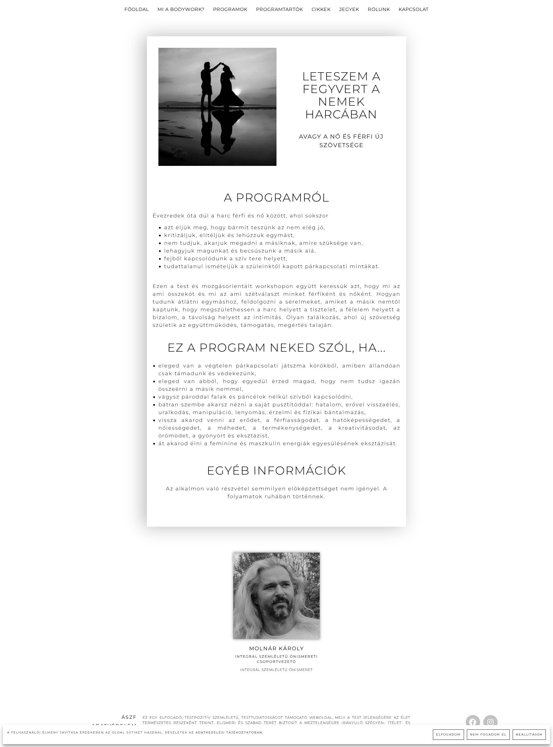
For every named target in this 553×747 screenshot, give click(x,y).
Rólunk (379, 9)
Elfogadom (448, 734)
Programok (230, 9)
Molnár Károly (276, 648)
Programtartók (279, 9)
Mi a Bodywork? (181, 9)
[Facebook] (473, 722)
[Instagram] (490, 722)
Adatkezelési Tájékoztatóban (229, 732)
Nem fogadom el (488, 734)
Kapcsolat (414, 9)
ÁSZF (129, 717)
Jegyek (349, 9)
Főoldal (136, 9)
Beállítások (529, 734)
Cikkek (321, 9)
